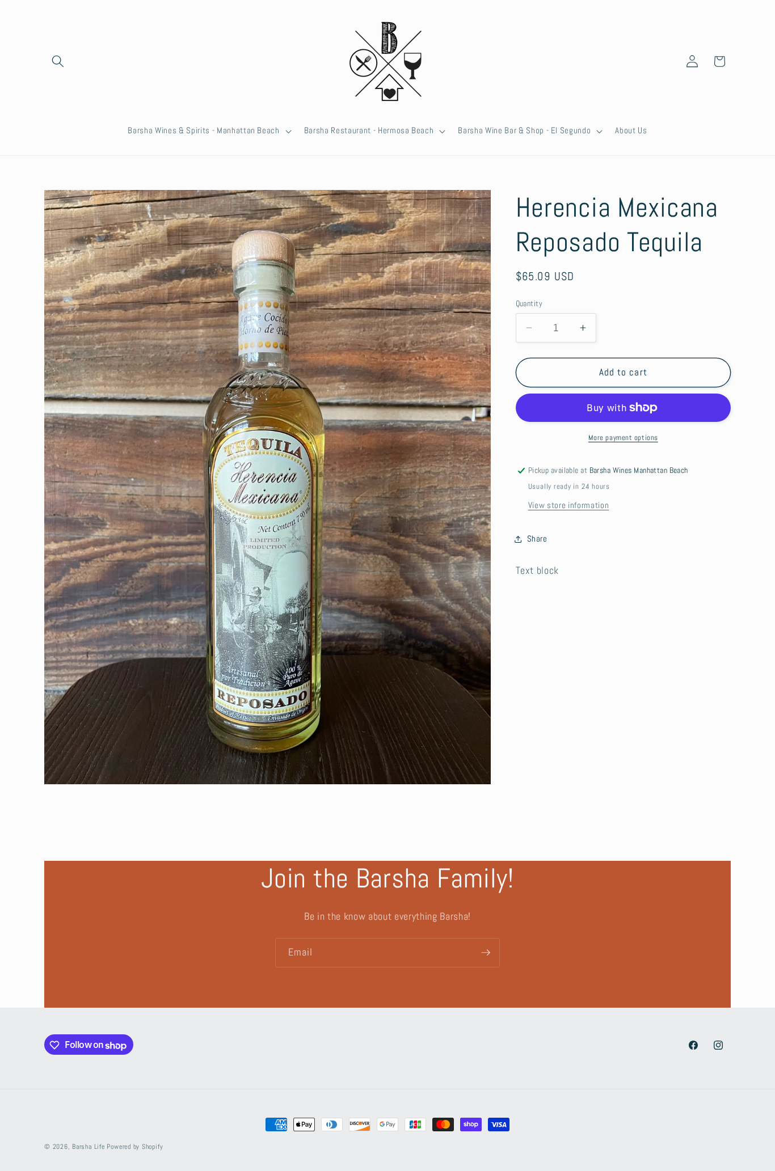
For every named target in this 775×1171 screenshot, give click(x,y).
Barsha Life (88, 1146)
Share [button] (537, 538)
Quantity (529, 303)
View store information (568, 505)
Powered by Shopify (135, 1146)
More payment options (623, 437)
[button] (57, 61)
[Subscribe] (485, 952)
